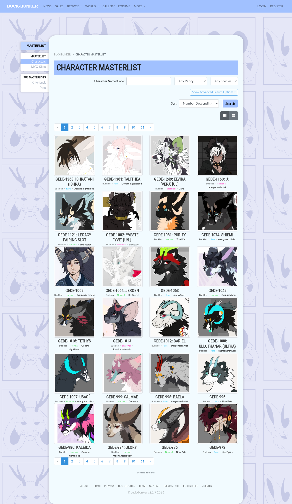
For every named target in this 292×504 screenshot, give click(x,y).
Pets (43, 87)
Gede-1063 (170, 290)
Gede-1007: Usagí (75, 396)
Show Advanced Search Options (213, 92)
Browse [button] (73, 6)
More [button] (138, 6)
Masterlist (36, 45)
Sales (59, 6)
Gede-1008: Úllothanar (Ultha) (217, 343)
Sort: (174, 103)
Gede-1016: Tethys (74, 341)
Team (142, 486)
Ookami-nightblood (84, 188)
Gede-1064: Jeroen (122, 290)
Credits (207, 486)
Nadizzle (133, 244)
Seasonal (171, 188)
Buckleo (59, 188)
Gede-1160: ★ (217, 179)
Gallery (108, 6)
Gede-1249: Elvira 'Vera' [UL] (169, 181)
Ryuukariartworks (86, 295)
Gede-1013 (122, 341)
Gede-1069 (74, 290)
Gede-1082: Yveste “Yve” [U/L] (122, 237)
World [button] (90, 6)
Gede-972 (217, 447)
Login (261, 6)
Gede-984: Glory (122, 447)
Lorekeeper (190, 486)
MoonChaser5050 (122, 455)
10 (133, 127)
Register (276, 6)
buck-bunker (22, 6)
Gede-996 (217, 396)
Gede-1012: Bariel (170, 341)
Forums (124, 6)
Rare (68, 188)
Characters (38, 61)
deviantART (172, 486)
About (84, 486)
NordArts (227, 401)
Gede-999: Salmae (122, 396)
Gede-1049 (218, 290)
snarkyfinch (179, 295)
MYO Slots (38, 66)
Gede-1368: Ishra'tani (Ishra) (74, 181)
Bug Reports (126, 486)
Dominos (133, 401)
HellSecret (85, 244)
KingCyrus (227, 452)
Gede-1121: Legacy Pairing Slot (74, 237)
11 (142, 127)
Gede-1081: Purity (170, 234)
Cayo (181, 188)
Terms (96, 486)
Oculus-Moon (229, 295)
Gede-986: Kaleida (74, 447)
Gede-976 (170, 447)
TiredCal (181, 239)
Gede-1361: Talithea (122, 179)
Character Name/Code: (109, 81)
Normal (73, 244)
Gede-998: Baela (169, 396)
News (47, 6)
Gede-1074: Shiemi (217, 234)
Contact (155, 486)
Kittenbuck (39, 82)
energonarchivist (217, 187)
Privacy (109, 486)
